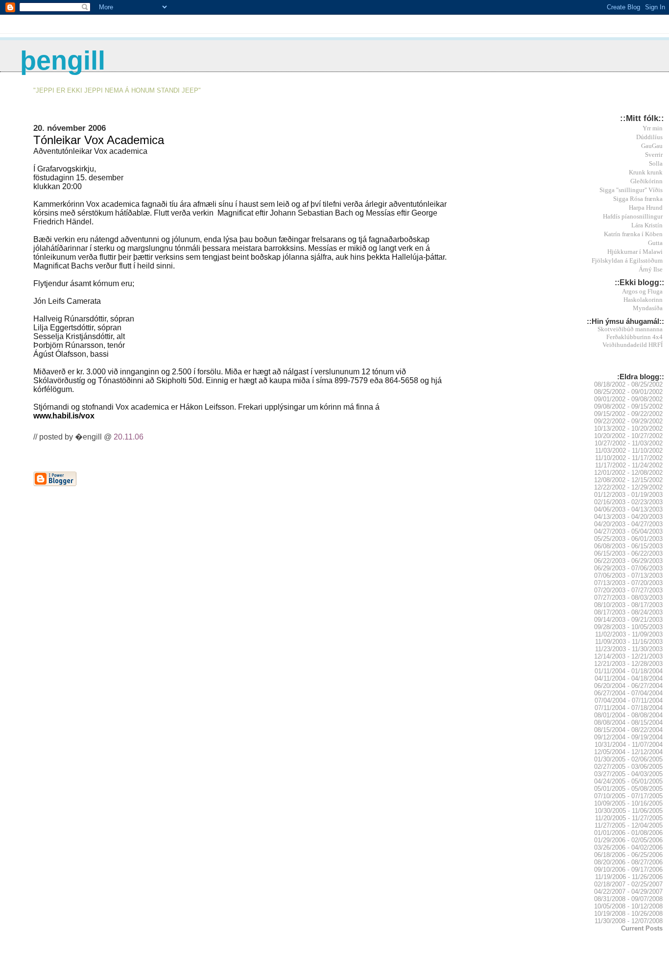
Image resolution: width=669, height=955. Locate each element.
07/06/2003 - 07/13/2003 (628, 575)
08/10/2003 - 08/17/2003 (628, 605)
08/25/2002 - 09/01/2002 (628, 391)
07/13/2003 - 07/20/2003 (628, 583)
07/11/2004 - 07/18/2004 (629, 707)
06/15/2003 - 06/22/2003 (628, 553)
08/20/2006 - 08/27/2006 (628, 862)
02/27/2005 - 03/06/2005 (628, 766)
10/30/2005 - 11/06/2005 (629, 810)
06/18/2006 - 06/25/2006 (628, 854)
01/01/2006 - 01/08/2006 (628, 832)
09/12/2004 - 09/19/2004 (628, 737)
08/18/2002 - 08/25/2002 (628, 384)
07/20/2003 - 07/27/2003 (628, 590)
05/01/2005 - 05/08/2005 (628, 788)
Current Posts (642, 928)
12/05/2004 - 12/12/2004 (628, 752)
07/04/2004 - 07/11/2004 (629, 700)
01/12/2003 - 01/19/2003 (628, 494)
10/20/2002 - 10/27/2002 (628, 436)
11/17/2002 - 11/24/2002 (629, 465)
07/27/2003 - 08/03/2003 (628, 597)
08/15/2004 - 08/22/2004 (628, 730)
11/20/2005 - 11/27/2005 (629, 818)
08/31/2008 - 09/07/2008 (628, 899)
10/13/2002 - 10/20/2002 (628, 428)
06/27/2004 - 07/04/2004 (628, 693)
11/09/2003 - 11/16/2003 (629, 641)
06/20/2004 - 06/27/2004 (628, 685)
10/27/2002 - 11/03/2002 (629, 443)
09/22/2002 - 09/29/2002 (628, 421)
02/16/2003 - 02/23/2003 (628, 502)
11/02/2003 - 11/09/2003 (629, 634)
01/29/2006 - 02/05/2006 (628, 840)
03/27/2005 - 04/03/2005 (628, 774)
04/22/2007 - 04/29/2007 (628, 891)
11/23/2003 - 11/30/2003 (629, 649)
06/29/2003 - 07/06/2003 (628, 568)
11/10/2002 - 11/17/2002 (629, 458)
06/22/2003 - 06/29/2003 (628, 560)
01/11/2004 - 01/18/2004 (629, 671)
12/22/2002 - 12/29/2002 (628, 487)
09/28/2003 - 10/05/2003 (628, 627)
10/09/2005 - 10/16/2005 (628, 803)
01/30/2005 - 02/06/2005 (628, 759)
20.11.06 (128, 437)
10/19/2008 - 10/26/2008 (628, 913)
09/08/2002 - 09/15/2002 (628, 406)
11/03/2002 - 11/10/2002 (629, 450)
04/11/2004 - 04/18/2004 (629, 678)
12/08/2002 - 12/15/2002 (628, 480)
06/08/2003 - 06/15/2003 (628, 546)
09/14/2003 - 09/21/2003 (628, 619)
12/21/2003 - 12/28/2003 (628, 663)
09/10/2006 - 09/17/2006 (628, 869)
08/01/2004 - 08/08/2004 (628, 715)
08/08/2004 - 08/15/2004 (628, 722)
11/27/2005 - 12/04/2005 (629, 825)
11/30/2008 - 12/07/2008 (629, 921)
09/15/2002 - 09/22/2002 (628, 413)
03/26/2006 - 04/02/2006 (628, 847)
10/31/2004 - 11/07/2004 (629, 744)
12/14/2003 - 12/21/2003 (628, 656)
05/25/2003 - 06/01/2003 (628, 538)
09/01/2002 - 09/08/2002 (628, 399)
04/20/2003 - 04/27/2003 (628, 524)
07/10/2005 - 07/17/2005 (628, 796)
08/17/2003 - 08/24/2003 (628, 612)
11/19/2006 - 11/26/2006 (629, 877)
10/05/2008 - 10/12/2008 (628, 906)
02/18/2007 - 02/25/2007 (628, 884)
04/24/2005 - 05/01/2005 (628, 781)
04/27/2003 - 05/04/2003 (628, 531)
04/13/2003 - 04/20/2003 (628, 516)
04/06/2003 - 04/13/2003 (628, 509)
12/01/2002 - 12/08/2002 (628, 472)
